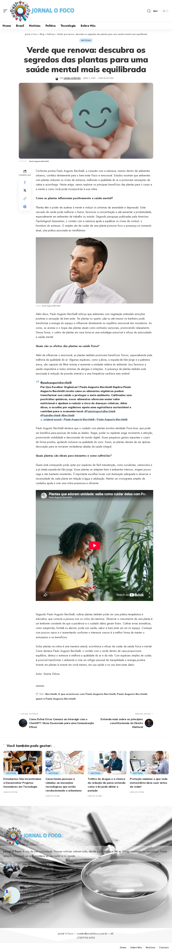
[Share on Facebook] (25, 182)
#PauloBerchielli (50, 415)
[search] (149, 11)
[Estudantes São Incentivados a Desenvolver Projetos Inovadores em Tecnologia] (22, 762)
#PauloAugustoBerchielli (99, 411)
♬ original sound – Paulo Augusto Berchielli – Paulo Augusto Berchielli (83, 419)
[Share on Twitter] (25, 190)
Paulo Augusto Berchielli (132, 694)
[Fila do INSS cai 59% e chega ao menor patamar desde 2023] (11, 870)
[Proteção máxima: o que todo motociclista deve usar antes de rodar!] (149, 762)
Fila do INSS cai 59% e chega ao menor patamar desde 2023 (36, 868)
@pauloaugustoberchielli (56, 383)
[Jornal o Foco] (42, 11)
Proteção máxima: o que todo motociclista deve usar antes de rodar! (148, 782)
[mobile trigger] (6, 11)
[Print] (25, 207)
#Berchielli (67, 415)
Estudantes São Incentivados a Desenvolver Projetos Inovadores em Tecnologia (22, 782)
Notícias (86, 40)
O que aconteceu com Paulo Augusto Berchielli (87, 694)
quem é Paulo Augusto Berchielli (56, 698)
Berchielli (51, 694)
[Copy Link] (25, 198)
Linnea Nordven (72, 78)
